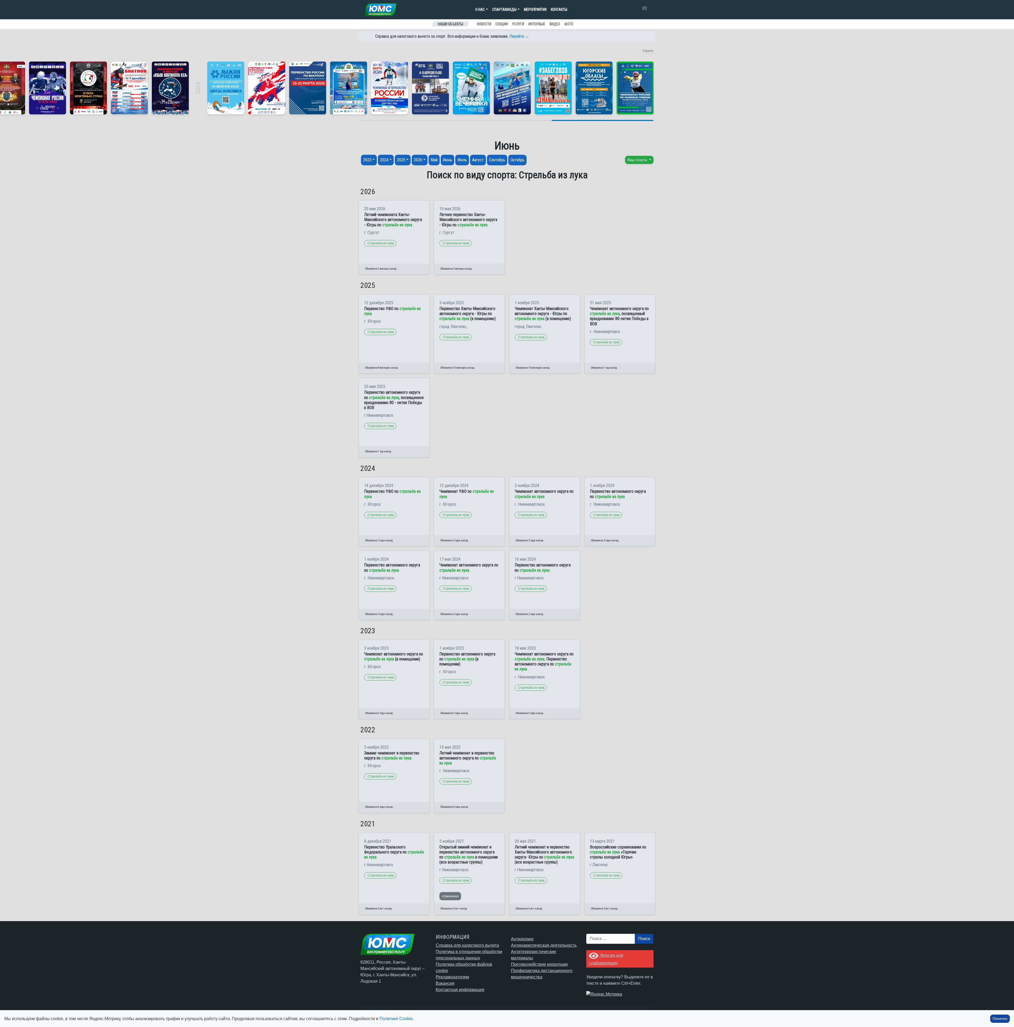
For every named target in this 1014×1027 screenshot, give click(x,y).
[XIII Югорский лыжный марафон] (430, 88)
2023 (367, 159)
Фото (568, 24)
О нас (480, 9)
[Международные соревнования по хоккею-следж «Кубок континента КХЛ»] (170, 88)
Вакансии (445, 983)
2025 (401, 159)
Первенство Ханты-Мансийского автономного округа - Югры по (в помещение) (467, 313)
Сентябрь (497, 159)
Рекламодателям (452, 977)
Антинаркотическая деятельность (544, 945)
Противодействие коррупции (539, 964)
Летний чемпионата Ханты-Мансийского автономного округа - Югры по (393, 219)
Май (434, 159)
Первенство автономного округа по (618, 494)
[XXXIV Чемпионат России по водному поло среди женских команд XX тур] (348, 88)
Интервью (536, 24)
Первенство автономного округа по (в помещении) (467, 659)
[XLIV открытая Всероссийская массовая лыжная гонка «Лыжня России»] (225, 88)
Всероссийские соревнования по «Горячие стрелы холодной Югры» (618, 852)
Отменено (450, 896)
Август (478, 159)
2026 (418, 159)
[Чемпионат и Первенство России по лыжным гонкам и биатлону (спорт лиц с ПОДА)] (389, 88)
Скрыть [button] (648, 51)
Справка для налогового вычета (467, 945)
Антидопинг (522, 939)
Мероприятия (535, 9)
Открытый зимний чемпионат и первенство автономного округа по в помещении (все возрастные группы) (468, 855)
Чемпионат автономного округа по (544, 494)
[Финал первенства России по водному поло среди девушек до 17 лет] (512, 88)
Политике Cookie (396, 1018)
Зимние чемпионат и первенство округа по (391, 756)
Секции (501, 24)
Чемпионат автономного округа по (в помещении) (393, 656)
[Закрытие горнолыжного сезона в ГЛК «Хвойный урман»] (471, 88)
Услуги (518, 24)
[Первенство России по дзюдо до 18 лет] (266, 88)
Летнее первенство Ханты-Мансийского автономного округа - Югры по (468, 219)
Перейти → (519, 36)
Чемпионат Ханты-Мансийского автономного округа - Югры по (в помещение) (543, 313)
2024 (384, 159)
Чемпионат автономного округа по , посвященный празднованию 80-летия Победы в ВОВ (619, 316)
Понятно (1000, 1018)
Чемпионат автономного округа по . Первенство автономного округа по (544, 661)
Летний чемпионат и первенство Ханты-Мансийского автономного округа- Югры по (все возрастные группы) (544, 855)
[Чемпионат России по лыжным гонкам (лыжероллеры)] (635, 88)
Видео (555, 24)
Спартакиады (504, 9)
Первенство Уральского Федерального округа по (394, 852)
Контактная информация (460, 989)
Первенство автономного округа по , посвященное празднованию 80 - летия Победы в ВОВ (394, 400)
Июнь (447, 159)
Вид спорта (637, 160)
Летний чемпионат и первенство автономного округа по (467, 758)
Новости (484, 24)
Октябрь (517, 159)
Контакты (559, 9)
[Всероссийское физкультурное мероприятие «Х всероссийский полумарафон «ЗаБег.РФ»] (553, 88)
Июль (462, 159)
